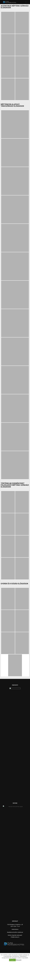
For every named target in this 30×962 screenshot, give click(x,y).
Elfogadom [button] (12, 960)
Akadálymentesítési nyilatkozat (15, 932)
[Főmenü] (25, 2)
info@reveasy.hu (15, 937)
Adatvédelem (15, 929)
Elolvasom (18, 960)
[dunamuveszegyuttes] (10, 2)
